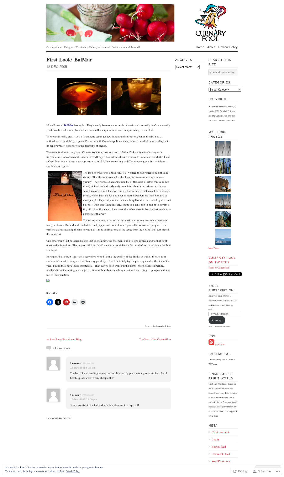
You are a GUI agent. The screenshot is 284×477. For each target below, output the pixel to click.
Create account (220, 432)
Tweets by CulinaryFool (219, 267)
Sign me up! (217, 320)
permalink (89, 363)
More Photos (214, 247)
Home (200, 47)
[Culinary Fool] (142, 23)
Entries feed (219, 447)
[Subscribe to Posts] (211, 344)
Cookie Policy (73, 471)
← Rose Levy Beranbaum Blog (64, 339)
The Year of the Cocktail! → (155, 339)
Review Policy (228, 47)
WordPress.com (221, 461)
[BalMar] (82, 114)
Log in (216, 439)
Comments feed (221, 454)
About (211, 47)
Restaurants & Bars (162, 325)
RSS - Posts (220, 344)
